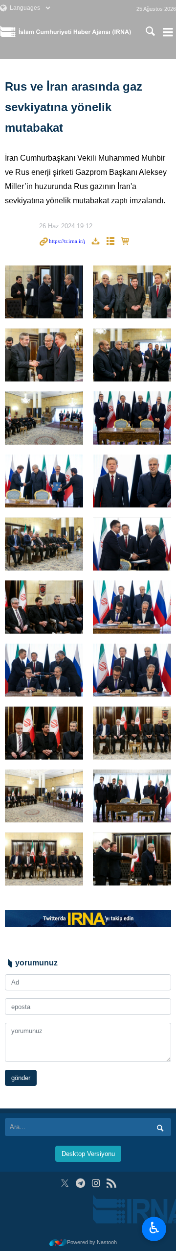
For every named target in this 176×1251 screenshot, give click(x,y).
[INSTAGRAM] (96, 1183)
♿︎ (154, 1228)
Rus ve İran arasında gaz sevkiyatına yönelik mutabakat (73, 107)
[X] (64, 1183)
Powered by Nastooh (92, 1242)
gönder (20, 1078)
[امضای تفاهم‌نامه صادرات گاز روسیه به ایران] (44, 292)
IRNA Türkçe (74, 32)
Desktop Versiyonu (88, 1153)
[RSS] (111, 1183)
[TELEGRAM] (80, 1183)
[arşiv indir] (95, 241)
